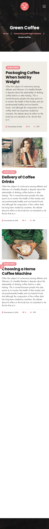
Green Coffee (13, 67)
